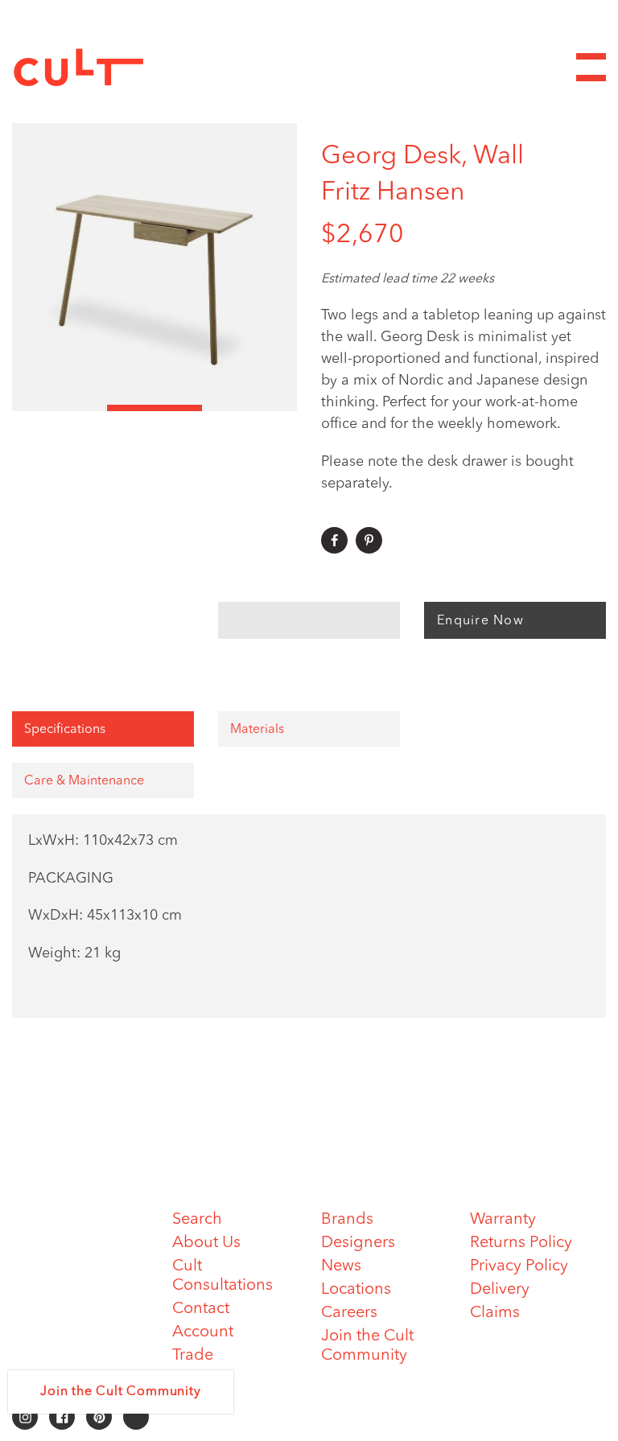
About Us (206, 1243)
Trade (192, 1356)
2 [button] (154, 408)
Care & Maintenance (84, 781)
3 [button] (249, 408)
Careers (349, 1313)
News (341, 1266)
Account (202, 1332)
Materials (257, 729)
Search (197, 1220)
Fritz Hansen (393, 193)
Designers (358, 1243)
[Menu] (591, 67)
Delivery (499, 1290)
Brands (347, 1220)
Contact (200, 1309)
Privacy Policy (519, 1266)
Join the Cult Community (120, 1391)
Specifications (64, 729)
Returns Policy (521, 1243)
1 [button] (59, 408)
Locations (356, 1290)
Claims (495, 1313)
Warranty (503, 1220)
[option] (154, 267)
